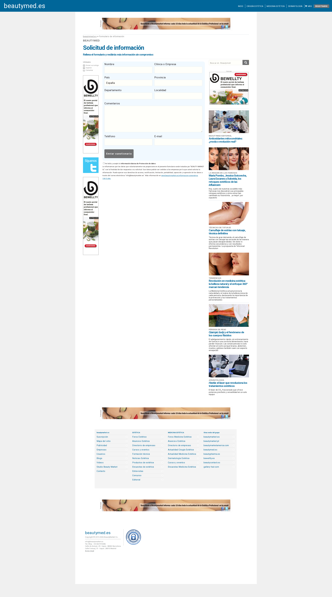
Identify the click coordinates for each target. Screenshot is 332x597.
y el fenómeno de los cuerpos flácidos (226, 334)
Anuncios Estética (141, 441)
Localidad (160, 90)
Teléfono (109, 136)
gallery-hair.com (211, 467)
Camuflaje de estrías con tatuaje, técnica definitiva (227, 232)
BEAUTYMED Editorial (220, 136)
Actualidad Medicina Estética (182, 454)
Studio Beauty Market (107, 467)
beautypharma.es (212, 454)
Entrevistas (137, 471)
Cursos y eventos (140, 450)
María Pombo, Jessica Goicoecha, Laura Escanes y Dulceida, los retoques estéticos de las (228, 180)
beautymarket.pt (211, 441)
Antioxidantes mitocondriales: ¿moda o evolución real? (226, 140)
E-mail (158, 136)
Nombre (109, 64)
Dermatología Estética (178, 458)
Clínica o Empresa (165, 64)
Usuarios (101, 454)
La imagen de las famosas (223, 173)
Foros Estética (139, 437)
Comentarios (112, 103)
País (107, 77)
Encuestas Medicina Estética (182, 467)
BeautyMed (91, 40)
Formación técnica (141, 454)
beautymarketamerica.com (216, 445)
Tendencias (215, 278)
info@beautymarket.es (94, 542)
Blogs (99, 458)
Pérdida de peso (217, 330)
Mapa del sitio (103, 441)
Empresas (101, 450)
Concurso (136, 475)
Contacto (101, 471)
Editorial (136, 480)
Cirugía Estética (255, 6)
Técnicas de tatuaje (220, 228)
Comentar (89, 70)
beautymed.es (24, 6)
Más (310, 6)
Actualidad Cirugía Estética (181, 450)
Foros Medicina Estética (180, 437)
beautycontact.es (212, 463)
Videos (100, 463)
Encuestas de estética (143, 467)
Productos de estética (143, 463)
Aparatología (216, 380)
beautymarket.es (212, 437)
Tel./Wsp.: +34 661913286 (95, 544)
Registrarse (321, 6)
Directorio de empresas (143, 445)
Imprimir (89, 68)
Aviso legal (89, 551)
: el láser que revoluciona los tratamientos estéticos (228, 384)
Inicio (240, 6)
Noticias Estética (140, 458)
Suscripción (102, 437)
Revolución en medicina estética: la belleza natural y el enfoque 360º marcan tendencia (228, 284)
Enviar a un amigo (92, 65)
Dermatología (295, 6)
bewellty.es (209, 458)
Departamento (113, 90)
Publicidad (102, 445)
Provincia (160, 77)
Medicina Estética (276, 6)
